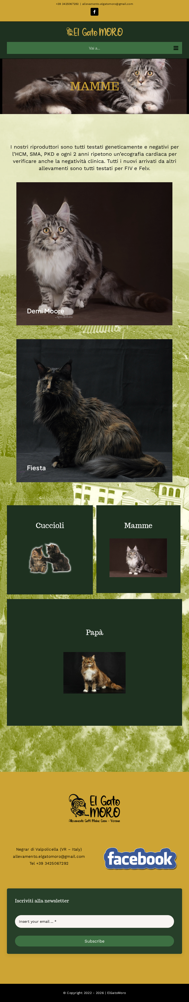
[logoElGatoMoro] (94, 794)
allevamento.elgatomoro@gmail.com (107, 4)
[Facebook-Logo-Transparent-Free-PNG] (140, 843)
